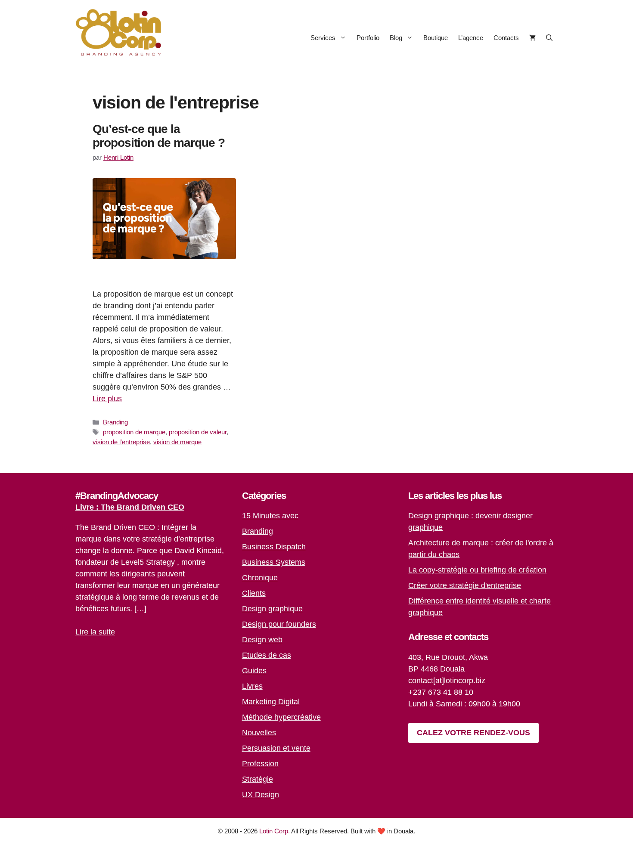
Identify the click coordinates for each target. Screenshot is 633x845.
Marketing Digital (271, 701)
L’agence (470, 37)
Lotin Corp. (274, 831)
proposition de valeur (198, 432)
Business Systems (273, 562)
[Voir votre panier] (532, 37)
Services (322, 37)
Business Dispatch (274, 546)
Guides (254, 670)
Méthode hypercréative (281, 717)
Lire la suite (95, 632)
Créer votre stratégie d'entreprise (464, 585)
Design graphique (272, 608)
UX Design (260, 794)
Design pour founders (279, 624)
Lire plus (107, 398)
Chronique (260, 577)
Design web (262, 639)
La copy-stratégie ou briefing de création (477, 570)
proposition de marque (134, 432)
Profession (260, 763)
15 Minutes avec (270, 515)
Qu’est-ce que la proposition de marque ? (159, 135)
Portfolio (368, 37)
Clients (254, 593)
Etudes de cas (266, 655)
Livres (252, 686)
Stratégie (257, 779)
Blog (396, 37)
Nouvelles (259, 732)
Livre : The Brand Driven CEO (129, 507)
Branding (115, 422)
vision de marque (177, 442)
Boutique (435, 37)
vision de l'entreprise (121, 442)
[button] (549, 37)
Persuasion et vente (276, 748)
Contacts (506, 37)
